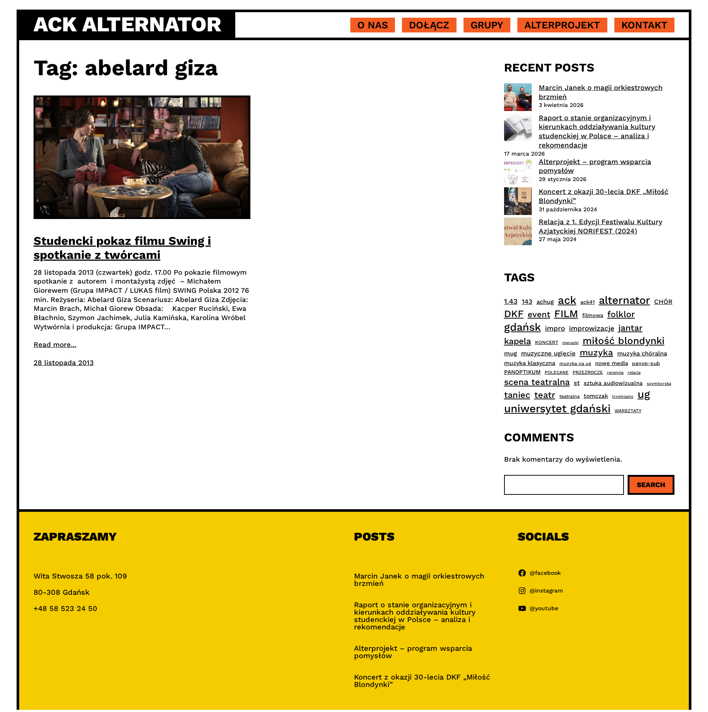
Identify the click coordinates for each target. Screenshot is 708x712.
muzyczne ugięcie (548, 353)
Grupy (487, 25)
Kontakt (644, 25)
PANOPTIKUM (522, 372)
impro (555, 328)
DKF (514, 313)
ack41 (587, 302)
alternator (624, 300)
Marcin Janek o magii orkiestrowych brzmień (419, 579)
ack (567, 300)
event (539, 314)
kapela (517, 341)
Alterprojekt (562, 25)
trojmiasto (623, 396)
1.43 (511, 301)
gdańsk (522, 327)
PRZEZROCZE (588, 372)
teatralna (569, 396)
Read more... (55, 344)
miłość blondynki (623, 340)
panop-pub (646, 363)
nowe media (611, 363)
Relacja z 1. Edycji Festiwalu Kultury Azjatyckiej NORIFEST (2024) (600, 226)
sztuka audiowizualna (613, 383)
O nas (372, 25)
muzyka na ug (575, 363)
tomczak (596, 395)
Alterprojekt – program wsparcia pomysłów (413, 652)
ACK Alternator (127, 24)
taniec (517, 395)
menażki (570, 342)
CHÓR (663, 301)
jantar (630, 328)
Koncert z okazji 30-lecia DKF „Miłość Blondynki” (422, 680)
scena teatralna (537, 382)
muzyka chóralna (642, 353)
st (577, 382)
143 (527, 301)
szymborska (659, 383)
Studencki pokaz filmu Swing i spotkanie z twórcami (122, 248)
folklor (621, 314)
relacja (634, 372)
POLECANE (557, 372)
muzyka (596, 352)
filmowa (592, 315)
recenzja (615, 372)
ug (644, 394)
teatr (544, 395)
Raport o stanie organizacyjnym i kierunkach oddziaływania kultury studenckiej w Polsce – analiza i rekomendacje (597, 131)
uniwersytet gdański (557, 408)
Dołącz (429, 25)
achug (545, 301)
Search (651, 484)
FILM (566, 314)
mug (510, 353)
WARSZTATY (628, 410)
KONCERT (546, 342)
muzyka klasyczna (529, 363)
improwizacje (591, 328)
